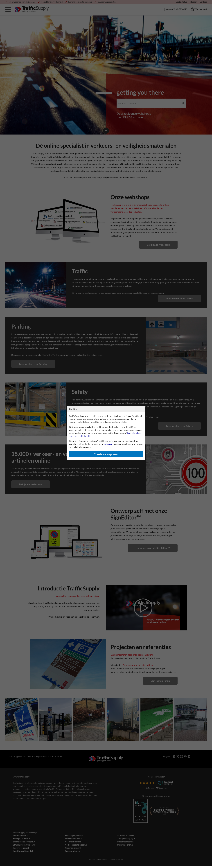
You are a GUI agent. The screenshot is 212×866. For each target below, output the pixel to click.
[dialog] (106, 433)
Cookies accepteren (106, 454)
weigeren (108, 444)
